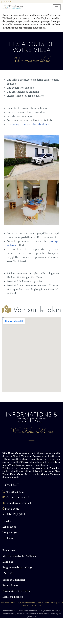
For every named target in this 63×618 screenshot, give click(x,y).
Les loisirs (8, 538)
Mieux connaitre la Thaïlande (20, 556)
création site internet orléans (38, 613)
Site (53, 613)
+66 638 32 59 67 (15, 491)
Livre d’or (8, 561)
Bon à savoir (10, 550)
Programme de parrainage (17, 567)
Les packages (10, 532)
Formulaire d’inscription (17, 591)
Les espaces (9, 526)
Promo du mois (11, 585)
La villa (7, 521)
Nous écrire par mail (17, 497)
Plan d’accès (12, 508)
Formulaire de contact (18, 503)
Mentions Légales (13, 596)
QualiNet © (31, 616)
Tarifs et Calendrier (14, 579)
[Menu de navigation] (56, 7)
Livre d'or (7, 1)
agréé (58, 613)
